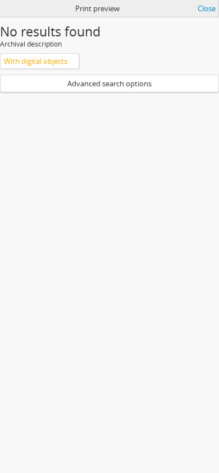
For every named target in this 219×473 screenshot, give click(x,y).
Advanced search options (109, 83)
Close (207, 8)
